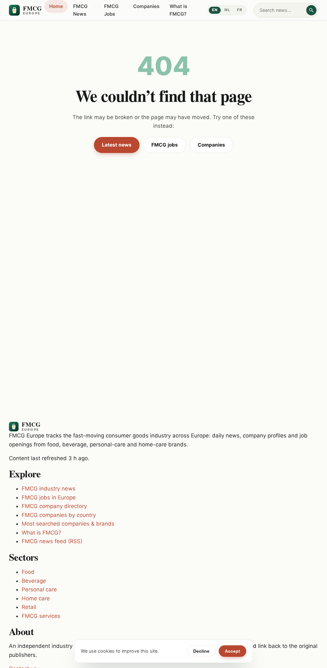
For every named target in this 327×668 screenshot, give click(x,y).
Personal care (39, 589)
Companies (146, 6)
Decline (201, 651)
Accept (232, 651)
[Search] (311, 10)
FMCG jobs (164, 145)
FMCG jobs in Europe (49, 497)
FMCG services (41, 616)
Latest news (117, 145)
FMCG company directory (54, 506)
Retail (29, 607)
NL (227, 10)
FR (239, 10)
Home (56, 6)
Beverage (34, 581)
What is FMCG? (178, 10)
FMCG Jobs (111, 10)
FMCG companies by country (59, 515)
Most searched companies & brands (68, 523)
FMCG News (80, 10)
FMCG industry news (48, 488)
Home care (36, 598)
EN (214, 10)
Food (28, 572)
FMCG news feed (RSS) (52, 541)
